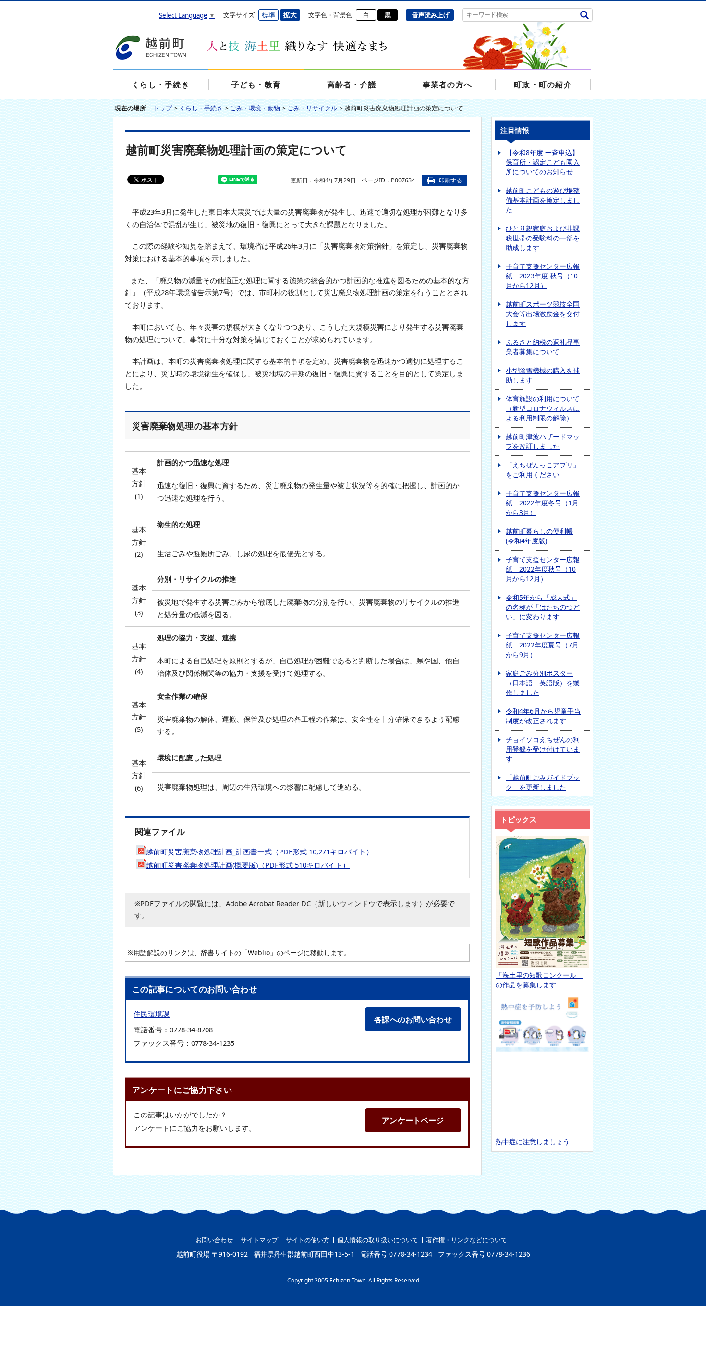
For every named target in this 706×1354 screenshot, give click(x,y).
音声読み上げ (431, 15)
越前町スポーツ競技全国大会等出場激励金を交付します (543, 314)
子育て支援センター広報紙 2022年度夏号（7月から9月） (543, 645)
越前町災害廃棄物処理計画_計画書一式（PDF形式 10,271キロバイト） (259, 851)
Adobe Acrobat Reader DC (268, 903)
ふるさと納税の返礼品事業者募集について (543, 346)
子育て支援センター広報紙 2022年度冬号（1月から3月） (543, 503)
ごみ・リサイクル (312, 108)
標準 (268, 14)
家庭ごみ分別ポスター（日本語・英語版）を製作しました (543, 683)
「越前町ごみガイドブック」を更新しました (543, 782)
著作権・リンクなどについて (466, 1239)
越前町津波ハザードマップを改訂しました (543, 441)
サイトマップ (259, 1239)
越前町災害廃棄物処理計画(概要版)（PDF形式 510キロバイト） (248, 865)
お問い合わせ (214, 1239)
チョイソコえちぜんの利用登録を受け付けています (543, 749)
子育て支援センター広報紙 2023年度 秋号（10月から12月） (543, 276)
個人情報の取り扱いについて (377, 1239)
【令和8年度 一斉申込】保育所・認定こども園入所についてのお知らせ (543, 162)
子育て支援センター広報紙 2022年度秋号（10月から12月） (543, 569)
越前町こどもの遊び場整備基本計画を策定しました (543, 200)
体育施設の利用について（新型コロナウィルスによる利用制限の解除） (543, 408)
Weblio (259, 952)
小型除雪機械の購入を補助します (543, 375)
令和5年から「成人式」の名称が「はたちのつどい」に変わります (543, 607)
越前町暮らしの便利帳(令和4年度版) (539, 536)
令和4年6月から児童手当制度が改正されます (543, 716)
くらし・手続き (201, 108)
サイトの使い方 (307, 1239)
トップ (162, 108)
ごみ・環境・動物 (255, 108)
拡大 (290, 14)
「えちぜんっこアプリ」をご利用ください (543, 469)
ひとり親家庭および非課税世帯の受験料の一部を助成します (543, 238)
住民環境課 (152, 1014)
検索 (584, 14)
